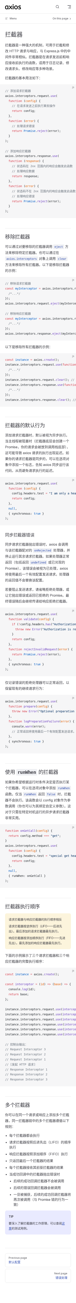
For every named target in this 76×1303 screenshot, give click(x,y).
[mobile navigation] (69, 6)
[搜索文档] (57, 7)
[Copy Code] (69, 91)
